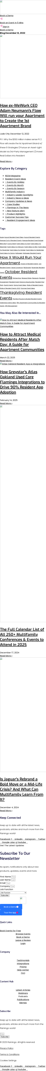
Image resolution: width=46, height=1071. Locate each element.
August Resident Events (32, 237)
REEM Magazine (13, 175)
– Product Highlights (15, 213)
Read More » (6, 161)
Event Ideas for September (35, 250)
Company (5, 886)
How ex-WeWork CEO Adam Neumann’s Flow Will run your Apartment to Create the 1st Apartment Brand (22, 115)
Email (3, 883)
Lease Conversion (17, 268)
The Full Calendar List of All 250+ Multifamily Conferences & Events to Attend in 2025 (22, 637)
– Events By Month (14, 185)
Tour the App (10, 912)
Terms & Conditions (9, 1054)
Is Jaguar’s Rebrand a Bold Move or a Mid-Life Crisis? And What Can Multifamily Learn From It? (21, 789)
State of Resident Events (35, 285)
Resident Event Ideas (15, 178)
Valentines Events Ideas (8, 303)
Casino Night (11, 244)
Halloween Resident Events (32, 253)
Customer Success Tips (16, 217)
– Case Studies (12, 204)
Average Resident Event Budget (32, 240)
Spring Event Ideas (20, 285)
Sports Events (8, 285)
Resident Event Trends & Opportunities (22, 282)
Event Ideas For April (23, 244)
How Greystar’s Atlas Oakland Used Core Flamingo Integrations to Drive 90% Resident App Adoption (22, 382)
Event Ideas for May (31, 247)
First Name (5, 876)
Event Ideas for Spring (7, 253)
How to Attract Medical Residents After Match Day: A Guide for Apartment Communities (22, 342)
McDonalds (27, 268)
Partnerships (17, 278)
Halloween (18, 253)
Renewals (35, 278)
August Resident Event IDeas (14, 237)
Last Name (5, 879)
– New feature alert (15, 210)
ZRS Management (11, 306)
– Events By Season (14, 188)
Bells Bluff (3, 244)
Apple (2, 237)
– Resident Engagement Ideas (20, 220)
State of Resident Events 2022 (10, 288)
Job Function (6, 889)
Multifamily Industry (15, 191)
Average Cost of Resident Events (11, 240)
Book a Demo (10, 906)
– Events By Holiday (14, 182)
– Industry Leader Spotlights (19, 194)
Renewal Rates (27, 278)
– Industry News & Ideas (17, 198)
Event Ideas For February (15, 247)
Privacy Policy (6, 1048)
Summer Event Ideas (28, 288)
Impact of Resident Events (29, 264)
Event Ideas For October (18, 250)
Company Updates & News (18, 201)
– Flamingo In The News (17, 207)
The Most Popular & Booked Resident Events (27, 299)
